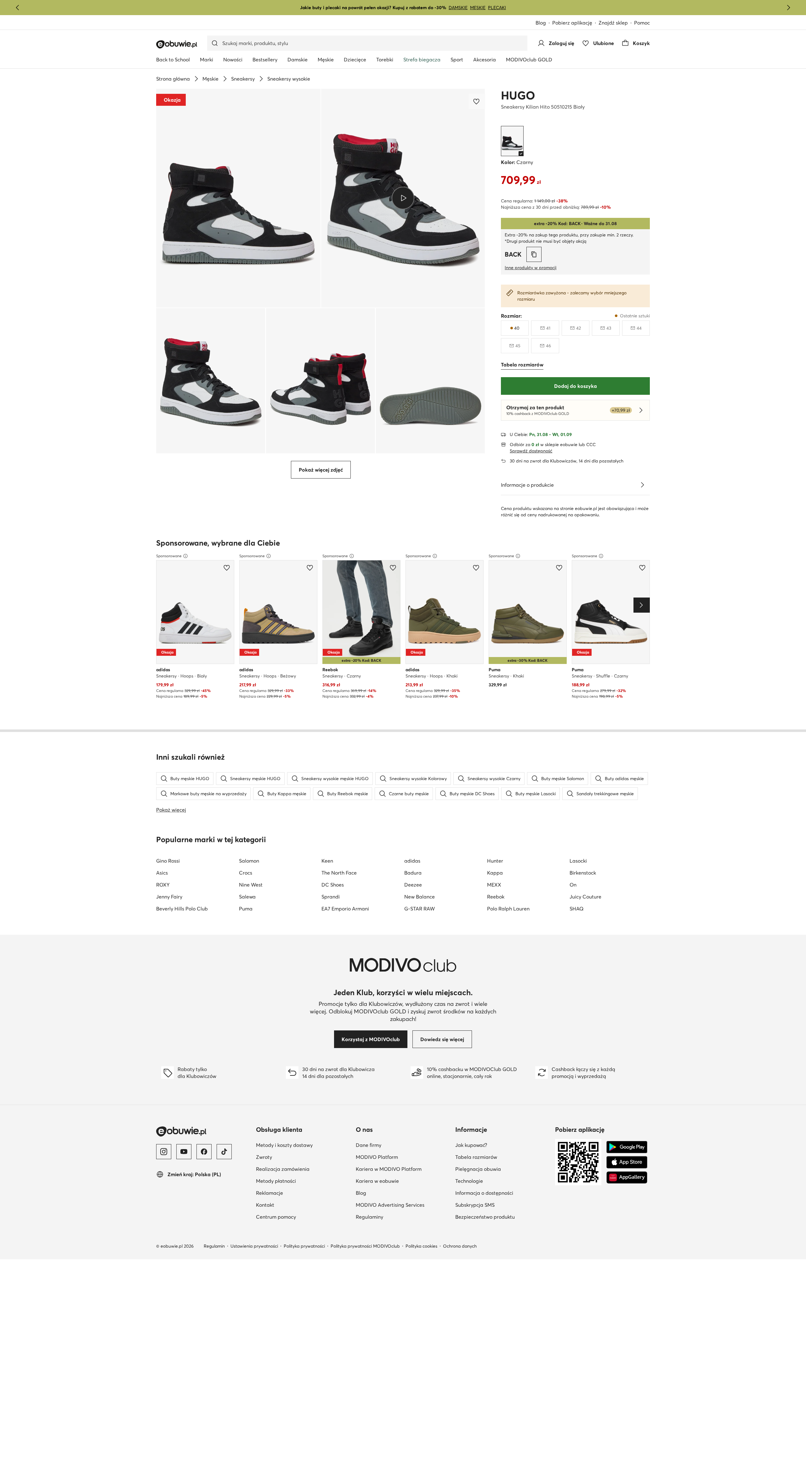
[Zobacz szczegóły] (642, 484)
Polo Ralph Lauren (508, 908)
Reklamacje (300, 1192)
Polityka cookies (421, 1246)
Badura (413, 873)
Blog (544, 23)
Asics (162, 873)
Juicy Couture (585, 896)
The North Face (339, 873)
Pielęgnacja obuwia (502, 1168)
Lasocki (578, 861)
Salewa (247, 896)
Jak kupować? (501, 1145)
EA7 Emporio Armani (345, 908)
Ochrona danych (460, 1246)
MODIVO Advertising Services (403, 1204)
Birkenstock (583, 873)
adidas (412, 861)
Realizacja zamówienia (303, 1168)
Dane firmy (399, 1145)
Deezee (413, 885)
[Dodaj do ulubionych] (477, 101)
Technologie (499, 1180)
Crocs (245, 873)
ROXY (163, 885)
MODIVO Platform (403, 1157)
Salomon (249, 861)
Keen (327, 861)
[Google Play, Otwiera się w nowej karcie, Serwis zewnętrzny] (626, 1147)
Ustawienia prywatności (254, 1246)
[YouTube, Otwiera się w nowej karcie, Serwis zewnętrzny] (183, 1151)
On (573, 885)
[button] (238, 198)
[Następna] (788, 7)
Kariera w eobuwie (403, 1180)
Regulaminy (400, 1216)
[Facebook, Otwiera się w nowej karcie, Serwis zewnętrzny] (204, 1151)
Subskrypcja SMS (502, 1204)
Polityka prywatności (304, 1246)
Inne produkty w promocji (530, 267)
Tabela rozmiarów (502, 1157)
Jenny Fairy (169, 896)
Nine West (251, 885)
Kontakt (296, 1204)
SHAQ (576, 908)
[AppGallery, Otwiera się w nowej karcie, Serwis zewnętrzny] (626, 1177)
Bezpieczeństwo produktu (502, 1216)
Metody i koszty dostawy (303, 1145)
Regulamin (214, 1246)
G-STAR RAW (419, 908)
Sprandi (330, 896)
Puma (246, 908)
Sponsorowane (169, 555)
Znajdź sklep (613, 23)
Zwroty (294, 1157)
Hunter (495, 861)
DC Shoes (332, 885)
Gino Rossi (168, 861)
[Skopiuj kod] (534, 254)
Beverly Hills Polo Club (182, 908)
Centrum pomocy (303, 1216)
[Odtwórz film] (403, 198)
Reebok (495, 896)
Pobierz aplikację (575, 23)
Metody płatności (303, 1180)
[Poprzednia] (17, 7)
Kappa (495, 873)
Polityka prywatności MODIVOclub (365, 1246)
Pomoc (642, 23)
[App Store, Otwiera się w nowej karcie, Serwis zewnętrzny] (626, 1162)
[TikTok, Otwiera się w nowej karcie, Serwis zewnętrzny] (224, 1151)
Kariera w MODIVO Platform (403, 1168)
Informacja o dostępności (502, 1192)
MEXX (494, 885)
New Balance (419, 896)
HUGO (518, 95)
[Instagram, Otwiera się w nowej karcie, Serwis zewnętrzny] (163, 1151)
